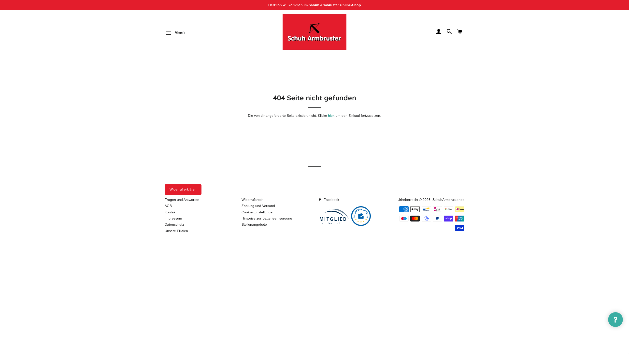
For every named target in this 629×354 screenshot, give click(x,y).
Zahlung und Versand (258, 206)
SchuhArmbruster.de (448, 200)
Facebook (331, 200)
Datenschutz (174, 224)
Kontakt (170, 212)
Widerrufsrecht (253, 200)
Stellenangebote (254, 224)
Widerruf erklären (183, 189)
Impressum (173, 218)
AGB (168, 206)
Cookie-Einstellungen (258, 212)
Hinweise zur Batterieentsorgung (267, 218)
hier (331, 116)
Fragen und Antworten (182, 200)
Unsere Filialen (176, 231)
